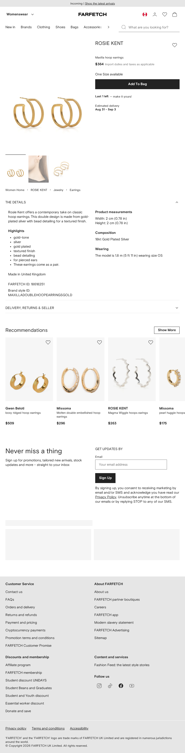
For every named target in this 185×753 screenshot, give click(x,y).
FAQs (9, 599)
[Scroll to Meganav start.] (108, 27)
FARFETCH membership (23, 672)
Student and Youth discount (27, 695)
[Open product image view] (47, 96)
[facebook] (121, 686)
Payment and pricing (21, 622)
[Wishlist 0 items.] (165, 14)
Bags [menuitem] (74, 27)
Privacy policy (15, 728)
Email (98, 456)
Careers (100, 607)
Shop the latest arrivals (100, 3)
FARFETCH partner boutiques (117, 599)
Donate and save (18, 711)
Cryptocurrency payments (25, 630)
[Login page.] (155, 14)
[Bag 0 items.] (175, 14)
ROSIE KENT (39, 189)
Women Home (14, 189)
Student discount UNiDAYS (26, 680)
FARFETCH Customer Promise (28, 645)
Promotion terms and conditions (29, 637)
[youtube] (132, 686)
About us (101, 591)
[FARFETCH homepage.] (92, 14)
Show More (167, 330)
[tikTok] (110, 686)
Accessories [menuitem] (93, 27)
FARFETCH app (106, 614)
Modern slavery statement (114, 622)
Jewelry (58, 189)
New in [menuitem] (10, 27)
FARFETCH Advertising (111, 630)
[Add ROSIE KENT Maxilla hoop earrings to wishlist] (175, 45)
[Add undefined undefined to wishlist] (48, 342)
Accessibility (79, 728)
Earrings (75, 189)
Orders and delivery (20, 607)
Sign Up (105, 478)
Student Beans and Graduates (28, 688)
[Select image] (15, 169)
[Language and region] (145, 14)
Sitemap (100, 637)
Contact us (13, 591)
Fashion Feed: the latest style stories (121, 665)
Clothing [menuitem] (43, 27)
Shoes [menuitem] (60, 27)
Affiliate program (17, 665)
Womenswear (17, 14)
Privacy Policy (105, 497)
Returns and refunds (21, 614)
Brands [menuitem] (26, 27)
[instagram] (99, 686)
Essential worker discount (24, 703)
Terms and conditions (48, 728)
